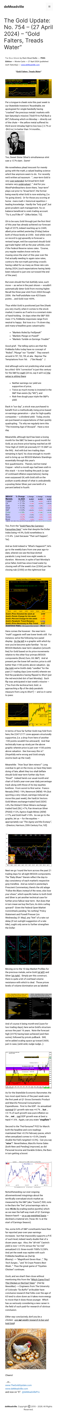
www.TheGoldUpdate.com (18, 1385)
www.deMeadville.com (16, 1388)
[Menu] (49, 7)
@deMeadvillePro (31, 1392)
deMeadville (14, 7)
